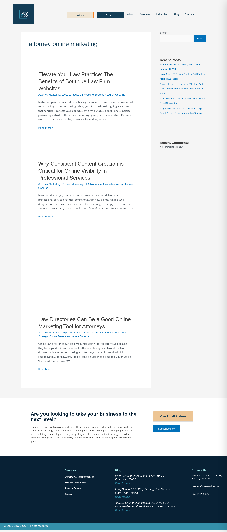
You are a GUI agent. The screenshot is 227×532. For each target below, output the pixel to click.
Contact (189, 14)
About (130, 14)
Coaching (69, 493)
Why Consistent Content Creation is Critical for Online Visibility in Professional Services (81, 171)
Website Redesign (72, 94)
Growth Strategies (93, 332)
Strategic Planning (73, 488)
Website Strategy (94, 94)
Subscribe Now (166, 428)
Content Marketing (72, 184)
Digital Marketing (71, 332)
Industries (162, 14)
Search (163, 32)
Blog (176, 14)
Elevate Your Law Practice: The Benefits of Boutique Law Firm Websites (75, 81)
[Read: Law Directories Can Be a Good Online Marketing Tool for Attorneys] (85, 280)
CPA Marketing (93, 184)
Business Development (75, 482)
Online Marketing (113, 184)
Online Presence (59, 336)
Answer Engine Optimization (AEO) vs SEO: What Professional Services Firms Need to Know (182, 89)
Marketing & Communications (79, 476)
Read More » (45, 127)
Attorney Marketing (49, 94)
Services (145, 14)
